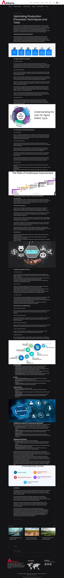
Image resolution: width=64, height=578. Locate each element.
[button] (54, 6)
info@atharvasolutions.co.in (51, 561)
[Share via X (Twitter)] (16, 519)
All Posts (10, 6)
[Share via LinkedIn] (18, 519)
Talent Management (40, 6)
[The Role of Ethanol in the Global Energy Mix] (48, 532)
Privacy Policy (29, 574)
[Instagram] (48, 564)
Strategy (33, 6)
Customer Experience (17, 6)
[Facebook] (51, 564)
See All (54, 525)
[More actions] (49, 13)
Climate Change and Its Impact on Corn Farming (31, 538)
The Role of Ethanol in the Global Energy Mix (47, 538)
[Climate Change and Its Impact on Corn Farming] (32, 532)
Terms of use (34, 574)
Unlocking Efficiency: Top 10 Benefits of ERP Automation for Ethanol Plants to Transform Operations (16, 538)
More (47, 6)
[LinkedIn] (45, 564)
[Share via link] (21, 519)
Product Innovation (26, 6)
